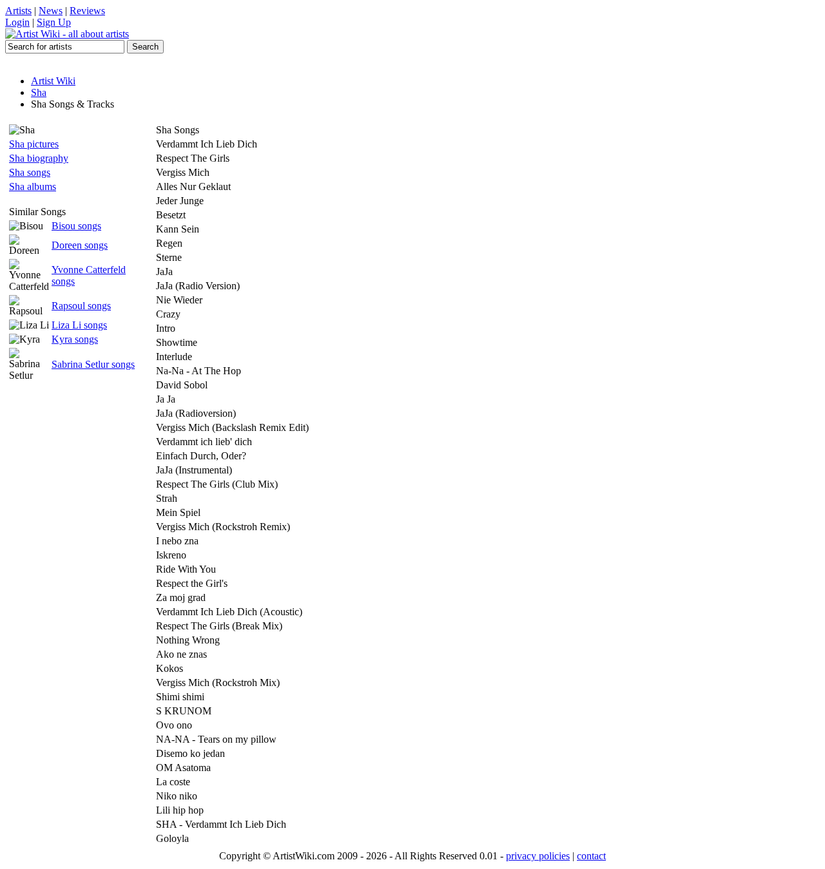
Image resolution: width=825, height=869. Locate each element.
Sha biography (38, 158)
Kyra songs (75, 339)
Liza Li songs (79, 325)
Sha (38, 92)
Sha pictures (34, 143)
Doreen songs (80, 245)
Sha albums (32, 186)
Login (17, 22)
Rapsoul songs (81, 305)
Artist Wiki (53, 80)
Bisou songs (76, 225)
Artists (18, 10)
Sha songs (29, 172)
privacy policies (538, 855)
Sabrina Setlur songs (93, 364)
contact (591, 855)
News (51, 10)
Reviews (87, 10)
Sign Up (54, 22)
